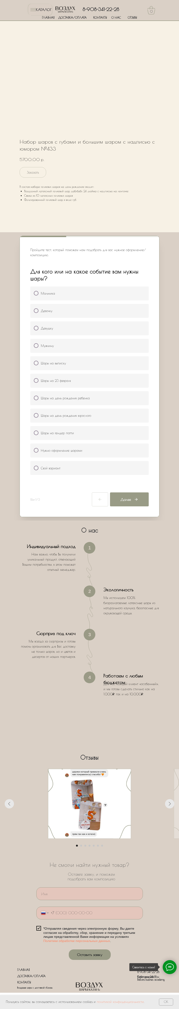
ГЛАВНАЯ (48, 17)
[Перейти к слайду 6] (98, 846)
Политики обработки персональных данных (76, 941)
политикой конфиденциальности (120, 1002)
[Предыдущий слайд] (9, 803)
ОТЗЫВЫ (132, 17)
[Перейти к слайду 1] (77, 846)
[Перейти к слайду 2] (81, 846)
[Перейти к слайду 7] (102, 846)
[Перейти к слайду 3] (85, 846)
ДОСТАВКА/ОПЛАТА (72, 17)
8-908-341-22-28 (101, 9)
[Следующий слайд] (169, 803)
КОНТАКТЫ (100, 17)
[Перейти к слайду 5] (94, 846)
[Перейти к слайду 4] (89, 846)
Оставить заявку (89, 954)
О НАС (116, 17)
